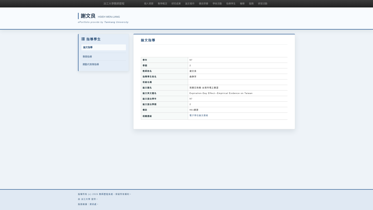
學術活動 (217, 3)
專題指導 (87, 56)
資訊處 (93, 204)
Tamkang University (116, 22)
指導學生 (231, 3)
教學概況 (162, 3)
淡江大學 (85, 199)
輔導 (242, 3)
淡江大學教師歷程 (113, 3)
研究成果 (176, 3)
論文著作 (190, 3)
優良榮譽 (203, 3)
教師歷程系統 (106, 194)
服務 (251, 3)
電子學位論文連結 (199, 115)
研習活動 (262, 3)
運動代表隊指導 (91, 64)
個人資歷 (148, 3)
